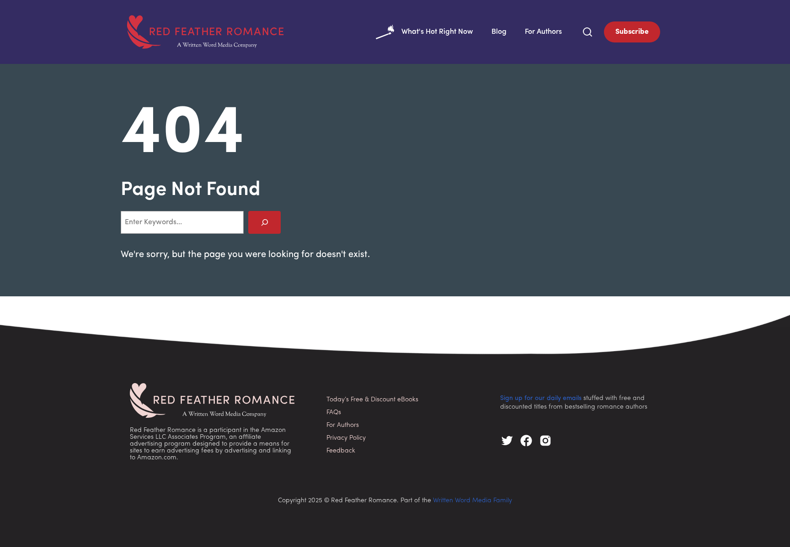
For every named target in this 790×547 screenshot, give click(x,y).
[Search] (264, 222)
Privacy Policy (346, 438)
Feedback (340, 450)
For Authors (543, 32)
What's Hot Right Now (437, 32)
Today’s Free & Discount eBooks (372, 399)
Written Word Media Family (472, 500)
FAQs (333, 412)
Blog (499, 32)
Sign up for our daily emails (541, 398)
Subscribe (632, 32)
